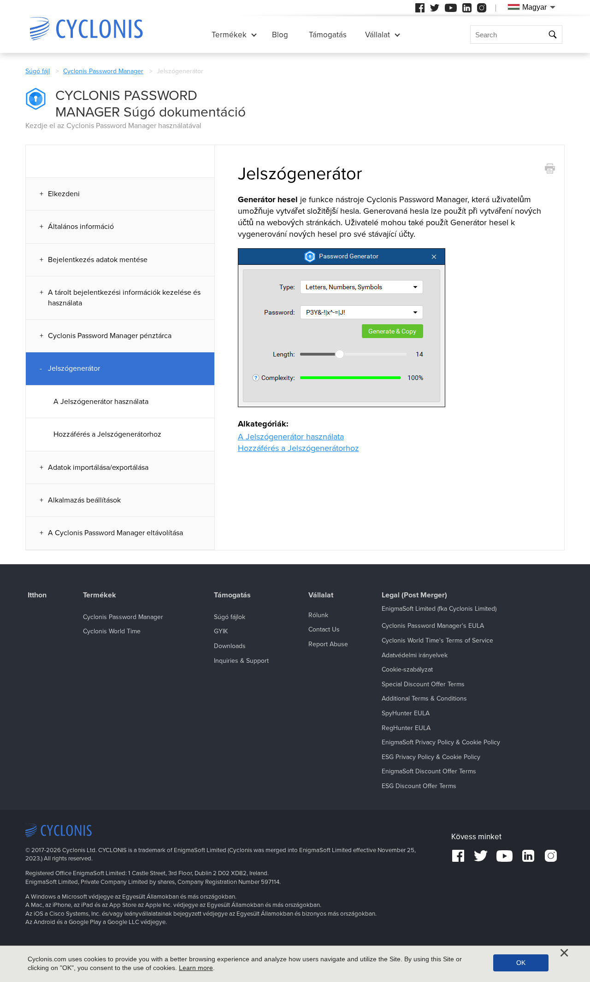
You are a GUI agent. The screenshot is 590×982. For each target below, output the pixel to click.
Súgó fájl (37, 71)
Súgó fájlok (229, 617)
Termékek (229, 35)
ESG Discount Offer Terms (419, 786)
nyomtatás (550, 169)
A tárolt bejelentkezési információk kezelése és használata (124, 297)
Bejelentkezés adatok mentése (98, 259)
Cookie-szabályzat (407, 669)
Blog (280, 35)
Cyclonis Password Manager (103, 71)
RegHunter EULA (406, 728)
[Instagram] (481, 7)
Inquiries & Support (241, 661)
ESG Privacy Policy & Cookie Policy (431, 757)
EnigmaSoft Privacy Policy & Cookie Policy (441, 742)
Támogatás (328, 35)
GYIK (221, 631)
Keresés (554, 35)
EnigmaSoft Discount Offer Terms (429, 771)
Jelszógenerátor (74, 368)
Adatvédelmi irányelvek (415, 655)
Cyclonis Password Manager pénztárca (109, 335)
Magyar (534, 7)
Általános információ (81, 226)
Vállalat (377, 35)
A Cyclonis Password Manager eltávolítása (115, 533)
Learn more (196, 967)
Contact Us (324, 629)
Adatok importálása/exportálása (98, 467)
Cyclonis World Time (112, 631)
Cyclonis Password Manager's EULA (433, 626)
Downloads (230, 646)
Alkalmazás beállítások (84, 500)
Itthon (37, 595)
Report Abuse (328, 644)
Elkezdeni (64, 194)
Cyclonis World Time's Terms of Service (437, 640)
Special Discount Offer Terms (423, 684)
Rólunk (318, 615)
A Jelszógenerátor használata (100, 401)
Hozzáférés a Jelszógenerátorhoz (107, 434)
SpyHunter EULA (406, 713)
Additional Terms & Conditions (424, 698)
